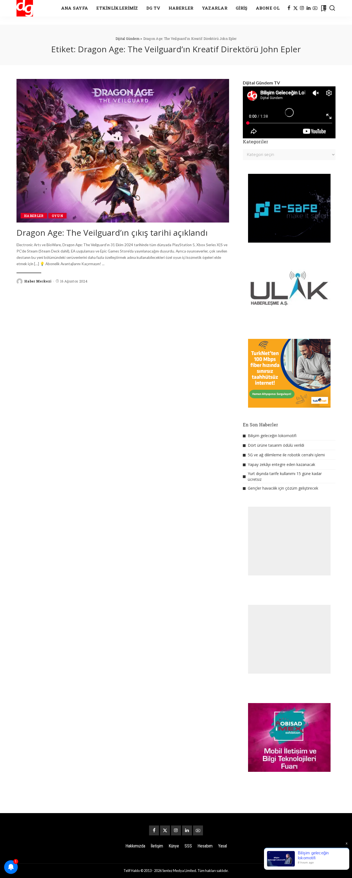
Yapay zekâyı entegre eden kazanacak (281, 464)
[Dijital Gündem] (24, 8)
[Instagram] (302, 8)
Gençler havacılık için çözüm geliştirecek (283, 488)
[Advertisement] (289, 541)
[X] (295, 8)
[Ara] (332, 8)
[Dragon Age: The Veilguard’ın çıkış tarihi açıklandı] (122, 151)
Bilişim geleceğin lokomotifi (272, 435)
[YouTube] (315, 8)
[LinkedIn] (308, 8)
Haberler (34, 215)
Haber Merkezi (37, 281)
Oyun (57, 215)
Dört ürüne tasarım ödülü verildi (276, 445)
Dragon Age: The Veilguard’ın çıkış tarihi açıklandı (112, 232)
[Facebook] (289, 8)
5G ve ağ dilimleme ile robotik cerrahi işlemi (286, 454)
